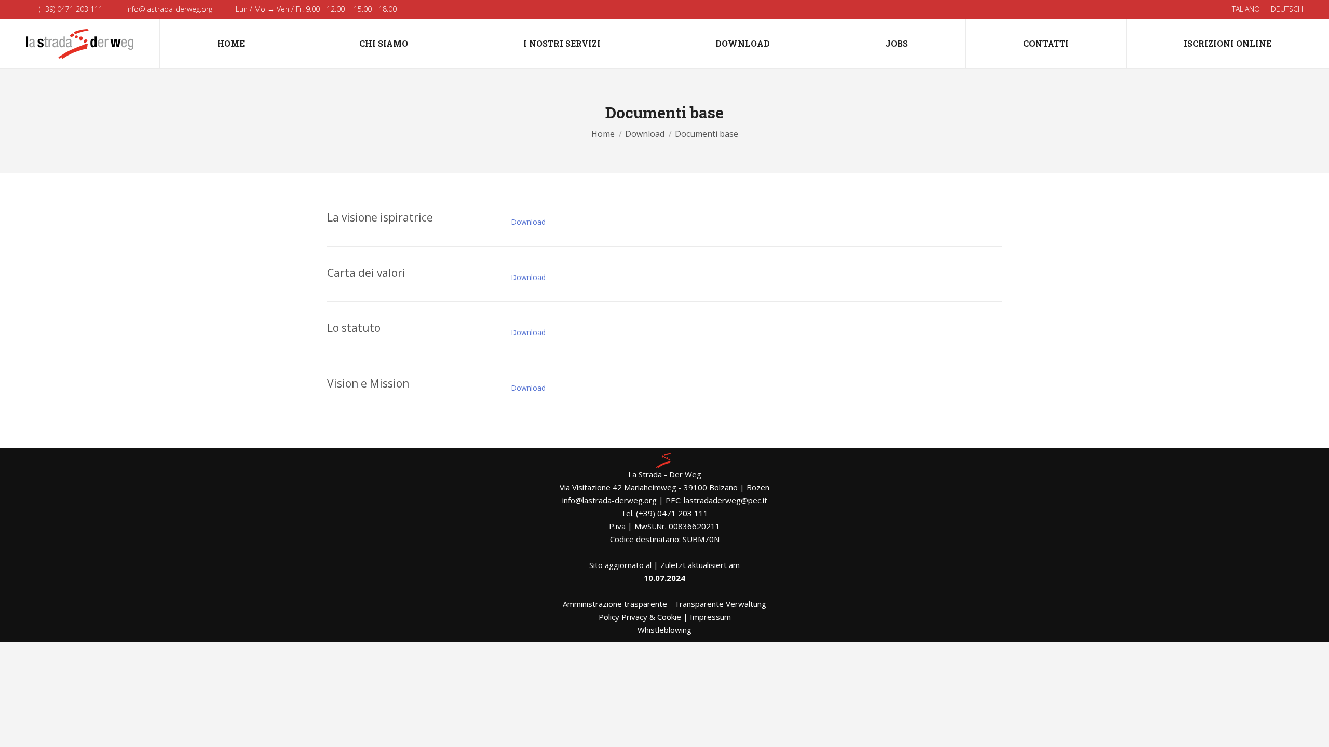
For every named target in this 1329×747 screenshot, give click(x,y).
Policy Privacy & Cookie (640, 617)
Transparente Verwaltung (720, 604)
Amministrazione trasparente (615, 604)
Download (528, 222)
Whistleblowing (664, 630)
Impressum (710, 617)
